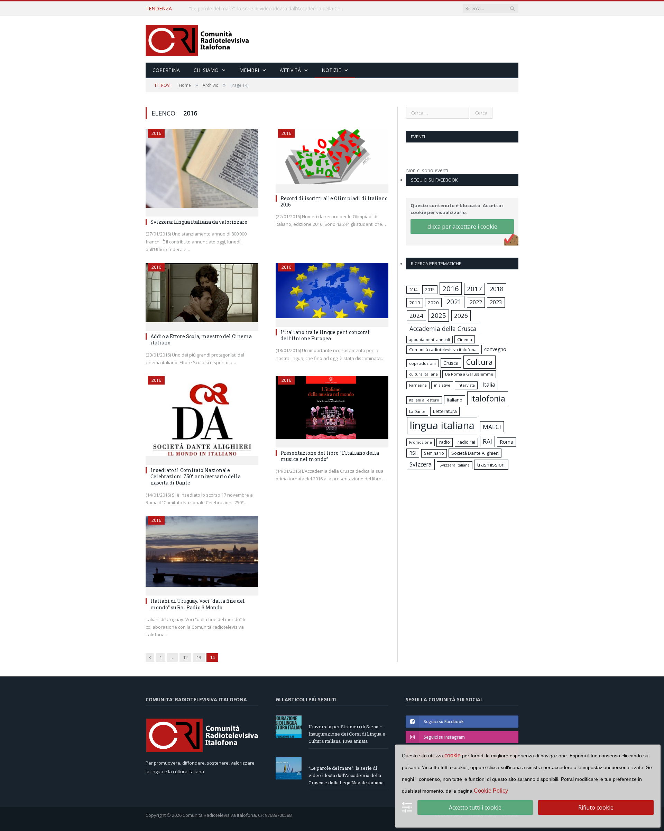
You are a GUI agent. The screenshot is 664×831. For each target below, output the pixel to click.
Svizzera (420, 464)
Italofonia (487, 398)
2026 (461, 316)
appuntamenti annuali (429, 339)
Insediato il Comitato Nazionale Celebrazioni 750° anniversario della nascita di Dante (195, 476)
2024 (416, 316)
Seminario (434, 453)
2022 (476, 302)
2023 (496, 302)
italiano (454, 400)
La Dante (417, 411)
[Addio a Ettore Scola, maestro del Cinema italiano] (202, 294)
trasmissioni (491, 464)
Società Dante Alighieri (475, 453)
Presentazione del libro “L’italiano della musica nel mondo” (329, 456)
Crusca (451, 363)
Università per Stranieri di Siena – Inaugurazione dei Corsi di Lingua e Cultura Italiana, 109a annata (346, 733)
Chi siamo (206, 70)
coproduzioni (422, 363)
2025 (438, 315)
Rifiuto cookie (596, 807)
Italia (488, 384)
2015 (430, 289)
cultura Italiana (423, 374)
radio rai (466, 442)
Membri (249, 70)
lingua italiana (442, 425)
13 (198, 657)
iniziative (442, 385)
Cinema (464, 339)
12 (185, 657)
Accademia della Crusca (443, 328)
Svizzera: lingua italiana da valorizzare (198, 222)
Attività (290, 70)
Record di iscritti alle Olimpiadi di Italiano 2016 (334, 201)
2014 (413, 289)
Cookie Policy (491, 791)
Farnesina (418, 385)
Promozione (420, 442)
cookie (452, 755)
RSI (412, 453)
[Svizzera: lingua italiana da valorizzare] (202, 170)
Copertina (166, 70)
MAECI (492, 427)
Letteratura (445, 411)
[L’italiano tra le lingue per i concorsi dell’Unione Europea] (332, 292)
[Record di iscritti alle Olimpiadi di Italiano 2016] (332, 158)
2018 (497, 289)
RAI (487, 441)
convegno (495, 349)
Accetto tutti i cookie (475, 807)
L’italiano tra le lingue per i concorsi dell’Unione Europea (325, 335)
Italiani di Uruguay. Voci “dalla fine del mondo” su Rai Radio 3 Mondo (197, 604)
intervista (466, 385)
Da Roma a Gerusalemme (469, 374)
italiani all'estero (424, 400)
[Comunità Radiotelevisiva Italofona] (197, 39)
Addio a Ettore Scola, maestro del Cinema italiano (201, 339)
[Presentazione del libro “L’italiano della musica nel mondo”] (332, 409)
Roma (506, 441)
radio (444, 442)
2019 (414, 302)
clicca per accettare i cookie (462, 226)
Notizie (331, 70)
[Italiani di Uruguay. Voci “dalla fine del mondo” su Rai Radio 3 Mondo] (202, 553)
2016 (156, 133)
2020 (433, 302)
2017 (474, 288)
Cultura (479, 362)
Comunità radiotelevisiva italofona (443, 349)
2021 (454, 301)
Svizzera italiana (455, 465)
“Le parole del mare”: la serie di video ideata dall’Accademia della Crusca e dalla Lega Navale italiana (268, 9)
